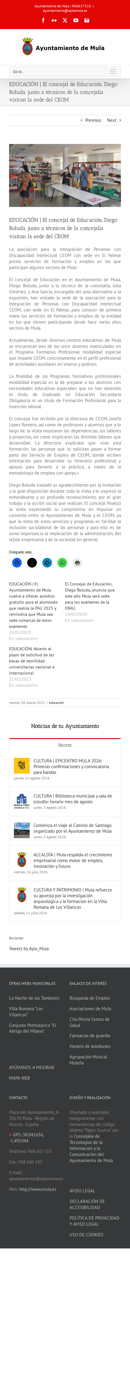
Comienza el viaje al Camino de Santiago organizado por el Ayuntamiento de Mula (73, 828)
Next (111, 120)
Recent (65, 745)
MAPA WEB (19, 1078)
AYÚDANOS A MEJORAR (31, 1067)
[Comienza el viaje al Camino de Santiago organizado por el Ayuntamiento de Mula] (22, 825)
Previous (93, 120)
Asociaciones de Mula (90, 1008)
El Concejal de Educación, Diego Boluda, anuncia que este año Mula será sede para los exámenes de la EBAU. (90, 596)
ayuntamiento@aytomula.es (65, 10)
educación (56, 702)
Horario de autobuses (90, 1046)
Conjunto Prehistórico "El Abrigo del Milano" (32, 1028)
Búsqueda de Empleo (90, 998)
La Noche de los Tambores (34, 998)
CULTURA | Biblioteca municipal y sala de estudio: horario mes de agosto (73, 799)
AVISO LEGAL (82, 1191)
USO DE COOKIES (86, 1235)
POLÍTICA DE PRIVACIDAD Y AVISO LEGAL (94, 1221)
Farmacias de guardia (90, 1035)
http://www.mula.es (37, 1189)
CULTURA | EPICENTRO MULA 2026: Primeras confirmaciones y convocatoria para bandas (71, 766)
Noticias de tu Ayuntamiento (65, 726)
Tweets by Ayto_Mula (29, 948)
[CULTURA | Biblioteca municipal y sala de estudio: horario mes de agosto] (22, 796)
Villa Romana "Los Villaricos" (26, 1012)
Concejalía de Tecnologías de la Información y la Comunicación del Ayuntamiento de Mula (91, 1148)
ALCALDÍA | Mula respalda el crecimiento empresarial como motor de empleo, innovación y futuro (73, 860)
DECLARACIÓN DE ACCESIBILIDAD (87, 1204)
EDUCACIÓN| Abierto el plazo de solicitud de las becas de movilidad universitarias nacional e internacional (31, 661)
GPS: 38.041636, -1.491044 (26, 1138)
